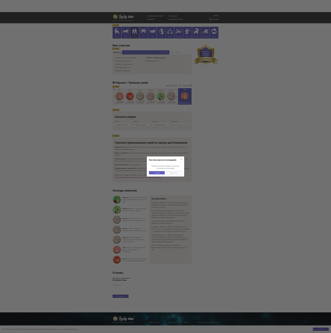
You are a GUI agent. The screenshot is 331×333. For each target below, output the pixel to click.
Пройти (157, 173)
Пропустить (173, 173)
